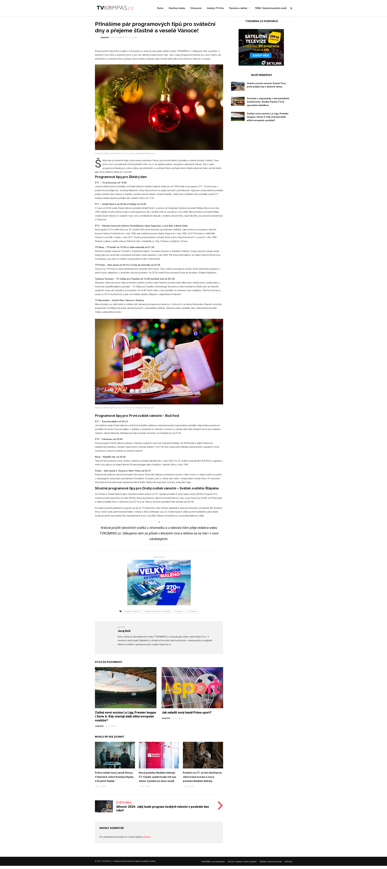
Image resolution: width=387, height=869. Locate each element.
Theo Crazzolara (128, 153)
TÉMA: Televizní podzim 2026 (270, 8)
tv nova (179, 611)
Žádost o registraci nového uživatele (242, 862)
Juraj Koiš (104, 37)
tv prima (191, 611)
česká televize (132, 611)
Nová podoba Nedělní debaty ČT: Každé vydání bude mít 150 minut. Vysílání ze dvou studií (157, 776)
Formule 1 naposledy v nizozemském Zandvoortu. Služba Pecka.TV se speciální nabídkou (268, 102)
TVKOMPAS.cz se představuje (213, 862)
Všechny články (177, 8)
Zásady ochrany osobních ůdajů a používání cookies (135, 861)
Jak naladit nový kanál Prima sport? (186, 712)
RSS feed (288, 862)
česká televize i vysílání (157, 611)
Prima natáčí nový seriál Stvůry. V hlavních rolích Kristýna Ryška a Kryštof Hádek (114, 776)
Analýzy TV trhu (215, 8)
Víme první (196, 8)
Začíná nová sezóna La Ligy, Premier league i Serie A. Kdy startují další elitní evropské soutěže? (125, 716)
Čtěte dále (124, 802)
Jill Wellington (128, 408)
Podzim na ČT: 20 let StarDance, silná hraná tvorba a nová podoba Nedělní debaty (202, 776)
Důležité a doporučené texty (271, 862)
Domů (160, 8)
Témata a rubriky (238, 8)
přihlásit (147, 837)
